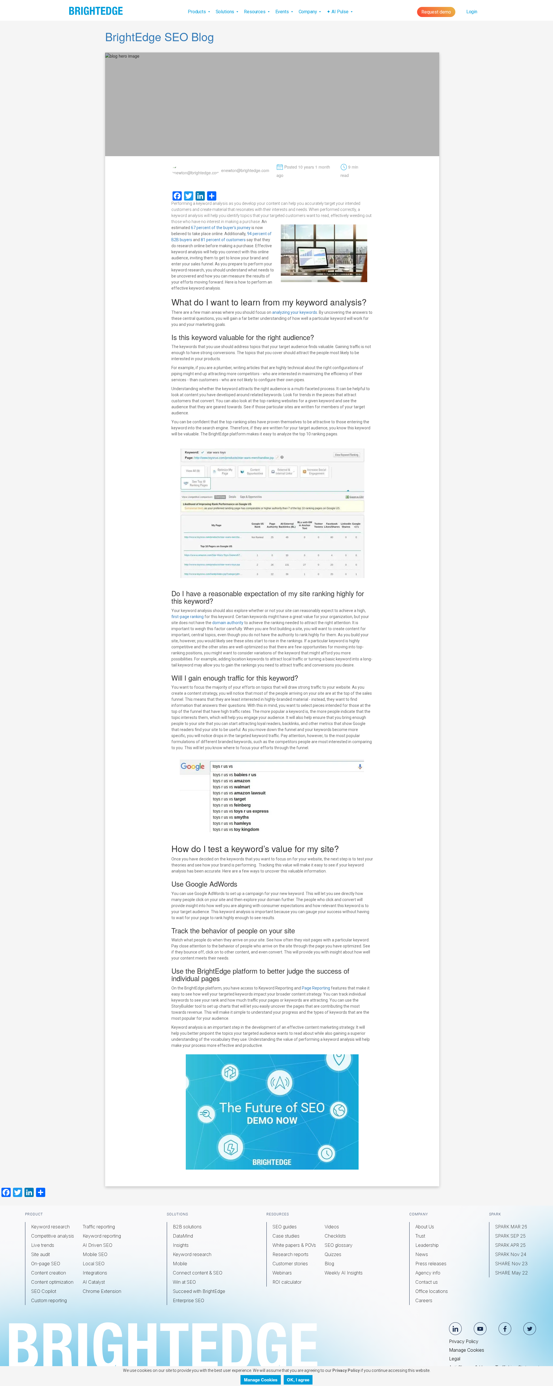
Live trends (42, 1245)
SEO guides (284, 1227)
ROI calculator (287, 1282)
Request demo (436, 12)
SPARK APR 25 (510, 1245)
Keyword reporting (102, 1236)
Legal (454, 1359)
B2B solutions (187, 1227)
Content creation (48, 1273)
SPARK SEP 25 (510, 1236)
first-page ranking (187, 616)
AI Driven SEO (97, 1245)
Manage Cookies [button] (260, 1379)
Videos (332, 1227)
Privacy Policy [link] (346, 1370)
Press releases (430, 1263)
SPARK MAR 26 (511, 1227)
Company (308, 11)
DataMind (183, 1236)
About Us (424, 1227)
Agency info (427, 1273)
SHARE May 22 (511, 1273)
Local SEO (94, 1263)
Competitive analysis (52, 1236)
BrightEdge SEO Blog (159, 36)
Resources (255, 11)
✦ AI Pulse (338, 11)
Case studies (286, 1236)
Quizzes (333, 1254)
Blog (329, 1263)
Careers (423, 1300)
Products (197, 11)
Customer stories (290, 1263)
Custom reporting (49, 1300)
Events (282, 11)
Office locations (431, 1291)
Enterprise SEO (188, 1300)
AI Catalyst (94, 1282)
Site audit (40, 1254)
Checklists (335, 1236)
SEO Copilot (43, 1291)
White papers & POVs (294, 1245)
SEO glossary (339, 1245)
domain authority (227, 622)
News (421, 1254)
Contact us (426, 1282)
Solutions (226, 11)
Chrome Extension (102, 1291)
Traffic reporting (99, 1227)
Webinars (282, 1273)
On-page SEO (45, 1263)
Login (471, 11)
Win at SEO (184, 1282)
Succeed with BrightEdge (199, 1291)
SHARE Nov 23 (511, 1263)
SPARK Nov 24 (510, 1254)
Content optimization (52, 1282)
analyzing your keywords (294, 312)
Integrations (95, 1273)
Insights (181, 1245)
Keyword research (50, 1227)
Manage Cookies (466, 1350)
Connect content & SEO (197, 1273)
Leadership (427, 1245)
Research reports (290, 1254)
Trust (420, 1236)
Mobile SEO (95, 1254)
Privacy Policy (463, 1341)
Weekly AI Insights (344, 1273)
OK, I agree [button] (298, 1379)
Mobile (180, 1263)
